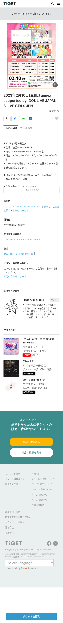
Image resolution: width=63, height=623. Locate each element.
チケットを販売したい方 (43, 479)
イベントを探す (12, 474)
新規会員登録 (11, 484)
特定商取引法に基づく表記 (17, 517)
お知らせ (35, 474)
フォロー (54, 300)
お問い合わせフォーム (15, 276)
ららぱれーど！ (21, 210)
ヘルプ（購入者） (39, 495)
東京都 (52, 111)
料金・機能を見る (31, 452)
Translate (33, 568)
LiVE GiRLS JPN (12, 239)
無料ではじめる (31, 441)
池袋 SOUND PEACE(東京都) (19, 253)
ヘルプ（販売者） (39, 500)
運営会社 (9, 527)
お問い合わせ (37, 505)
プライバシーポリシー (15, 522)
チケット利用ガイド (14, 479)
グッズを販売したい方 (41, 484)
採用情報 (9, 533)
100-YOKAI (9, 206)
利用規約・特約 (12, 512)
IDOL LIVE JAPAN (30, 239)
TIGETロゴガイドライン (42, 489)
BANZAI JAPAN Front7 (29, 206)
